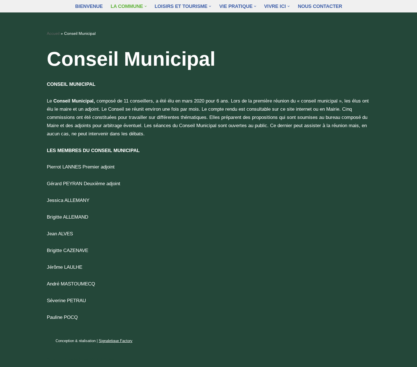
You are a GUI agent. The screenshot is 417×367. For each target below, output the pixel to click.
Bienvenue (89, 6)
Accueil (53, 33)
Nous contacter (320, 6)
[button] (145, 6)
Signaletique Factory (115, 341)
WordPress (102, 359)
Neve (52, 359)
